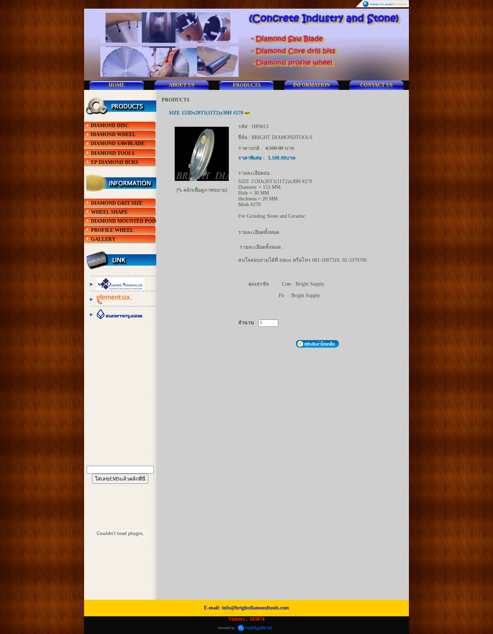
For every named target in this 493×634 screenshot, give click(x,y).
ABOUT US (182, 85)
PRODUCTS (247, 85)
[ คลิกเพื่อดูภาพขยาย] (201, 190)
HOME (117, 85)
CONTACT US (376, 85)
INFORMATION (311, 85)
